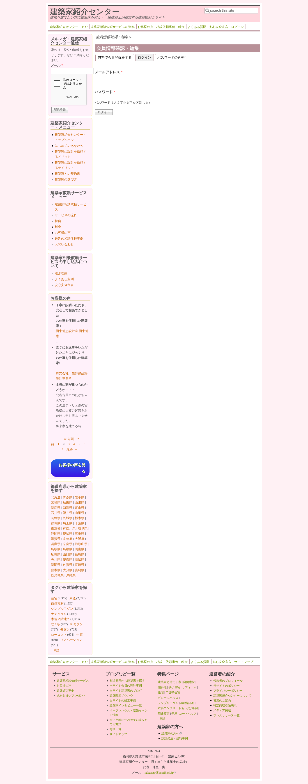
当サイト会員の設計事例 (126, 685)
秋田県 (67, 502)
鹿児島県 (57, 575)
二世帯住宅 (172, 692)
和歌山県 (81, 544)
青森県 (67, 497)
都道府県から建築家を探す (127, 681)
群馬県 (55, 523)
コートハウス (188, 713)
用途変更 (164, 713)
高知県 (79, 559)
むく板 (55, 624)
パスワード (105, 91)
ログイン (237, 27)
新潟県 (67, 507)
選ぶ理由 (61, 273)
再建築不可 (187, 703)
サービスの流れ (66, 215)
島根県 (67, 549)
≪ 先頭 (68, 439)
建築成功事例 (65, 690)
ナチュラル (59, 614)
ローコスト (59, 634)
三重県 (79, 533)
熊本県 (55, 570)
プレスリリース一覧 (226, 715)
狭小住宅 (174, 687)
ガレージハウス (168, 698)
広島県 (55, 554)
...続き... (57, 650)
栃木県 (79, 518)
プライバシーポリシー (228, 690)
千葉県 (79, 523)
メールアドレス (109, 71)
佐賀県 (67, 564)
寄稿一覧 (115, 729)
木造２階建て (60, 619)
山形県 (79, 502)
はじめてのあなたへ (69, 145)
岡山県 (79, 549)
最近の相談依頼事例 (69, 238)
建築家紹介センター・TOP (68, 27)
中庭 (79, 634)
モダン (65, 629)
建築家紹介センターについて (232, 695)
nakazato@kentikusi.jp (160, 772)
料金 (181, 27)
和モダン (76, 624)
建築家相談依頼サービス (73, 681)
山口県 (67, 554)
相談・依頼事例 (167, 662)
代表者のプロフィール (228, 681)
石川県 (55, 513)
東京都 (55, 528)
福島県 (55, 507)
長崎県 (79, 564)
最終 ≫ (72, 449)
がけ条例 (192, 708)
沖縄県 (71, 575)
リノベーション (71, 639)
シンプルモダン (62, 608)
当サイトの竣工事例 (123, 700)
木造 (72, 598)
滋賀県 (55, 538)
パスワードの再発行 (172, 57)
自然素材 (57, 603)
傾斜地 (162, 687)
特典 (58, 221)
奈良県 (67, 544)
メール (57, 65)
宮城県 (55, 502)
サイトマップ (243, 662)
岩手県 (79, 497)
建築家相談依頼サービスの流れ (112, 27)
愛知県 (67, 533)
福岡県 (55, 564)
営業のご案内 (222, 700)
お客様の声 (145, 27)
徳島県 (79, 554)
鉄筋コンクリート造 (171, 708)
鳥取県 (55, 549)
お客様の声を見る (72, 468)
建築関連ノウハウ (121, 695)
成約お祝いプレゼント (71, 695)
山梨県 (79, 513)
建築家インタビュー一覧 (126, 705)
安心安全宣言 (218, 27)
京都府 (67, 538)
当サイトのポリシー (226, 685)
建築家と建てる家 (169, 682)
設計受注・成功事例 (174, 738)
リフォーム (189, 687)
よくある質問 (196, 27)
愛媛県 (67, 559)
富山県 (79, 507)
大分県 (67, 570)
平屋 (174, 713)
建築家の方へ (171, 733)
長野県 (55, 518)
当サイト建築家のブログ (126, 690)
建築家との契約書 (67, 173)
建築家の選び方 (66, 179)
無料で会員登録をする (115, 57)
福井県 (67, 513)
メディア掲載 (222, 710)
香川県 (55, 559)
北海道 (55, 497)
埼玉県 (67, 523)
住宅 (54, 598)
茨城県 (67, 518)
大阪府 (79, 538)
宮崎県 (79, 570)
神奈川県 (69, 528)
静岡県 (55, 533)
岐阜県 (82, 528)
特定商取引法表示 (225, 705)
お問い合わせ (64, 244)
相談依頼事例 (165, 27)
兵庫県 (55, 544)
